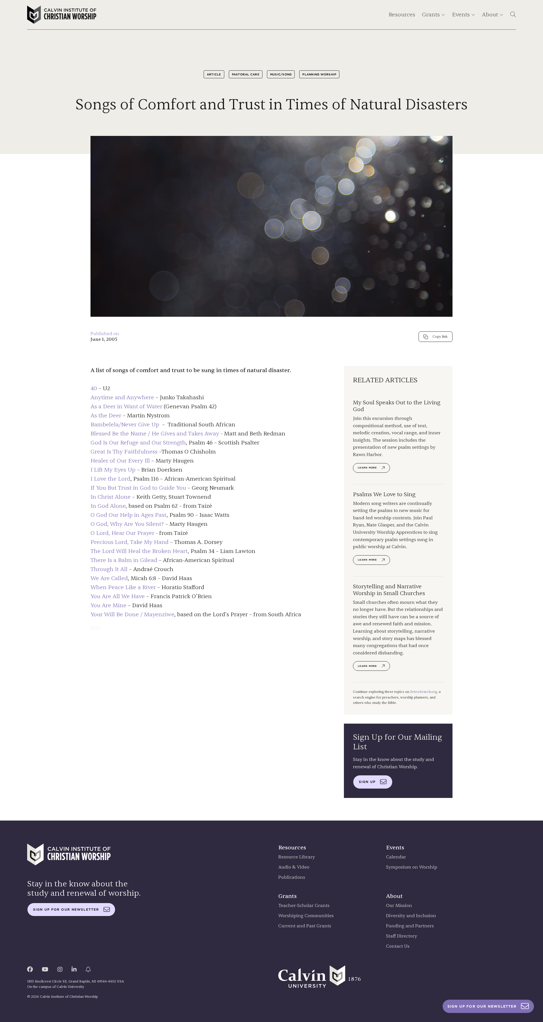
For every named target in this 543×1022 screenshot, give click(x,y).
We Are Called (109, 578)
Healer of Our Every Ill (120, 460)
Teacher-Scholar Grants (303, 905)
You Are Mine (108, 605)
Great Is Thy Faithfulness (124, 451)
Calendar (396, 857)
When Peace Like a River (123, 587)
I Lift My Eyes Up (112, 469)
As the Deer (105, 415)
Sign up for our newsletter (66, 910)
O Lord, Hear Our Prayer (122, 533)
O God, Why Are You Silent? (127, 524)
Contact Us (398, 946)
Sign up (367, 782)
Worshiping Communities (306, 916)
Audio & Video (293, 867)
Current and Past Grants (304, 926)
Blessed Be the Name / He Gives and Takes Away (154, 433)
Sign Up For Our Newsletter (481, 1006)
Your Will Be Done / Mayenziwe (132, 614)
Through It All (109, 569)
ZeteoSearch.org (423, 691)
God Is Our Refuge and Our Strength (138, 442)
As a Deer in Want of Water (126, 406)
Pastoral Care (245, 74)
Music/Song (281, 74)
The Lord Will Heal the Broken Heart (139, 551)
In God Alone (108, 505)
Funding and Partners (410, 926)
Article (214, 74)
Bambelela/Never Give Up (124, 424)
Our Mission (399, 905)
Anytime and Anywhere (122, 397)
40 (93, 388)
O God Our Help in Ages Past (128, 514)
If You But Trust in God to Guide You (138, 487)
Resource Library (296, 857)
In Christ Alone (110, 496)
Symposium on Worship (411, 867)
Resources (402, 14)
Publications (291, 877)
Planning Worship (319, 74)
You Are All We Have (117, 596)
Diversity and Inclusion (411, 916)
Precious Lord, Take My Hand (129, 542)
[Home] (61, 15)
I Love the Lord (110, 478)
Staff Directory (401, 936)
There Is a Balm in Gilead (123, 560)
